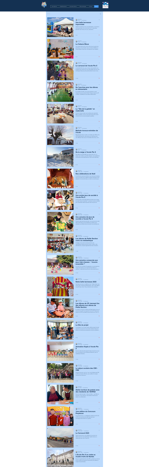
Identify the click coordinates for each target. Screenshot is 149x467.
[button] (100, 14)
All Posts (48, 13)
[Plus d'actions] (99, 19)
